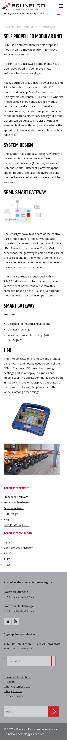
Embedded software (16, 497)
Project (26, 26)
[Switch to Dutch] (58, 15)
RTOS (7, 564)
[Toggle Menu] (61, 3)
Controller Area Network (18, 547)
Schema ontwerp (14, 508)
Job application (13, 691)
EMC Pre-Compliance (16, 525)
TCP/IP (8, 559)
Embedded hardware (16, 502)
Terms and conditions (17, 677)
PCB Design (11, 514)
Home (18, 26)
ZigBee (8, 542)
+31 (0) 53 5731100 (14, 13)
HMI (6, 519)
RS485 (7, 553)
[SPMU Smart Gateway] (33, 213)
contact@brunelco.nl (37, 13)
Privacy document (15, 696)
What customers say (17, 686)
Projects (9, 681)
